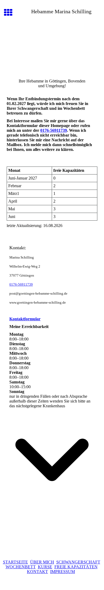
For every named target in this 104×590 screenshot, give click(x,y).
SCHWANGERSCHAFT (78, 562)
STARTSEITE (15, 562)
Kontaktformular (25, 319)
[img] (52, 49)
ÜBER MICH (42, 562)
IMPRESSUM (62, 571)
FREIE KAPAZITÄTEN (76, 567)
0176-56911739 (53, 130)
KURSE (45, 567)
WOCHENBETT (21, 567)
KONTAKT (37, 571)
